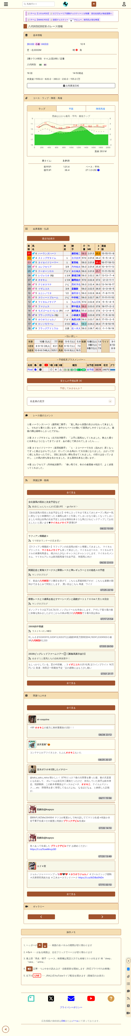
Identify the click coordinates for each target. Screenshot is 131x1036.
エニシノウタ (45, 293)
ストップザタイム (47, 258)
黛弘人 (75, 323)
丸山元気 (76, 301)
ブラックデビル (46, 315)
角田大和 (76, 319)
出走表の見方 (37, 401)
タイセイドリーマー (48, 262)
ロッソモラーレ (46, 323)
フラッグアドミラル (48, 328)
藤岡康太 (76, 310)
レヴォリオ (43, 275)
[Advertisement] (71, 196)
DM (63, 1020)
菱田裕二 (76, 253)
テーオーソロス (46, 271)
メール (75, 1020)
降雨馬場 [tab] (100, 108)
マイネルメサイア (47, 301)
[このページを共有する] (5, 1029)
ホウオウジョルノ (47, 319)
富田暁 (75, 262)
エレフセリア (45, 266)
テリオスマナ (45, 284)
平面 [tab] (71, 108)
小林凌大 (76, 315)
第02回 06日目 (38, 44)
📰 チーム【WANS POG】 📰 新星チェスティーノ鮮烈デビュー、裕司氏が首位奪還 (63, 20)
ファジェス (43, 306)
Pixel (30, 369)
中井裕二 (76, 297)
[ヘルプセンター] (111, 998)
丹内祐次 (76, 266)
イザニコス (43, 288)
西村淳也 (76, 284)
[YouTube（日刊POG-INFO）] (91, 998)
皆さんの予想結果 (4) (71, 380)
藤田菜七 (76, 293)
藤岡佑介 (76, 280)
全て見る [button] (71, 492)
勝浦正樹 (76, 275)
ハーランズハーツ (47, 253)
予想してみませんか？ (71, 388)
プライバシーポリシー (71, 1007)
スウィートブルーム (48, 297)
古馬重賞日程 (72, 85)
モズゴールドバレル (48, 310)
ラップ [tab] (42, 108)
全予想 (90, 369)
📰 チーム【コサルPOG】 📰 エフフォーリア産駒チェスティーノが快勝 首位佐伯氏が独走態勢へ (70, 13)
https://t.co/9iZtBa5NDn (91, 877)
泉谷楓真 (76, 271)
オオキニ (42, 280)
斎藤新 (75, 288)
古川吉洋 (76, 258)
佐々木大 (76, 328)
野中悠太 (76, 306)
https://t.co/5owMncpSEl (43, 849)
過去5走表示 (48, 238)
